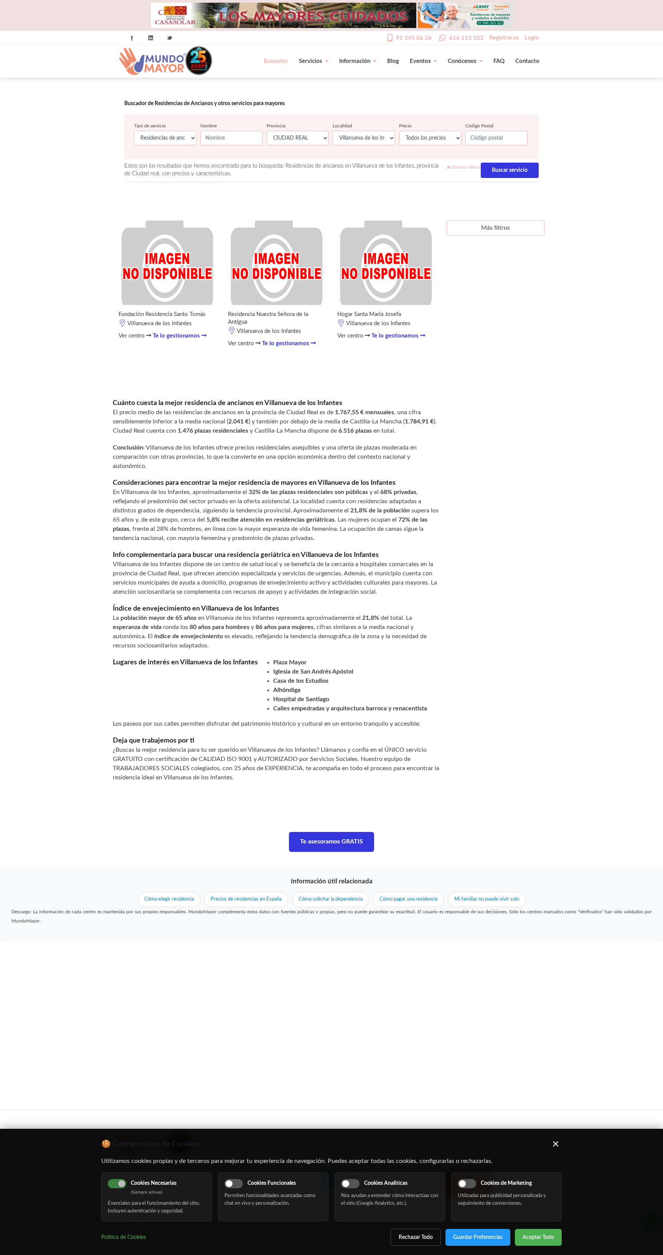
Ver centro (132, 336)
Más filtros (495, 228)
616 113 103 (466, 38)
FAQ (499, 61)
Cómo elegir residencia (169, 899)
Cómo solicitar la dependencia (331, 899)
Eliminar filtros (465, 167)
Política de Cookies (123, 1237)
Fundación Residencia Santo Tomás (162, 314)
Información (354, 61)
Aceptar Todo (538, 1237)
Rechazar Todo (416, 1237)
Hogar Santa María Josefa (369, 314)
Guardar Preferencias (478, 1237)
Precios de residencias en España (246, 899)
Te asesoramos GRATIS (331, 841)
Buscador (276, 61)
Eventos (420, 61)
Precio (405, 126)
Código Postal (479, 126)
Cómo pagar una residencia (408, 899)
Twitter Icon (169, 38)
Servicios (310, 61)
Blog (393, 61)
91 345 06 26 (414, 38)
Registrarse (504, 38)
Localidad (342, 126)
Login (531, 38)
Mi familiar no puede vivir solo (486, 899)
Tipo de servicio (150, 126)
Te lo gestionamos (177, 336)
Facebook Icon (132, 38)
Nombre (208, 126)
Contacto (527, 61)
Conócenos (462, 61)
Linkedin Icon (151, 38)
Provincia (276, 126)
